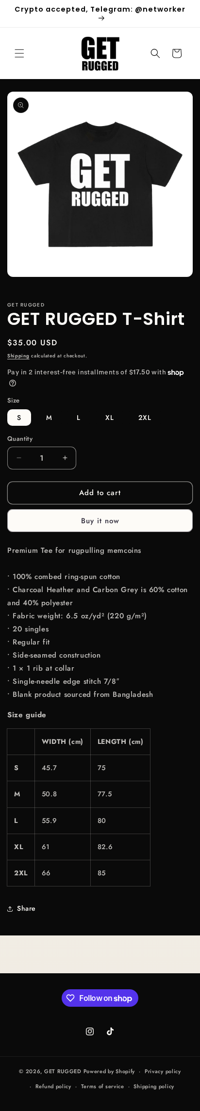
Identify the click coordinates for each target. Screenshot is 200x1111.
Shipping (18, 355)
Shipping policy (153, 1086)
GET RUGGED (63, 1071)
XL (109, 417)
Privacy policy (163, 1071)
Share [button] (26, 908)
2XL (144, 417)
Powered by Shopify (109, 1071)
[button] (19, 53)
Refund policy (53, 1086)
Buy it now (100, 520)
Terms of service (102, 1086)
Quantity (20, 438)
